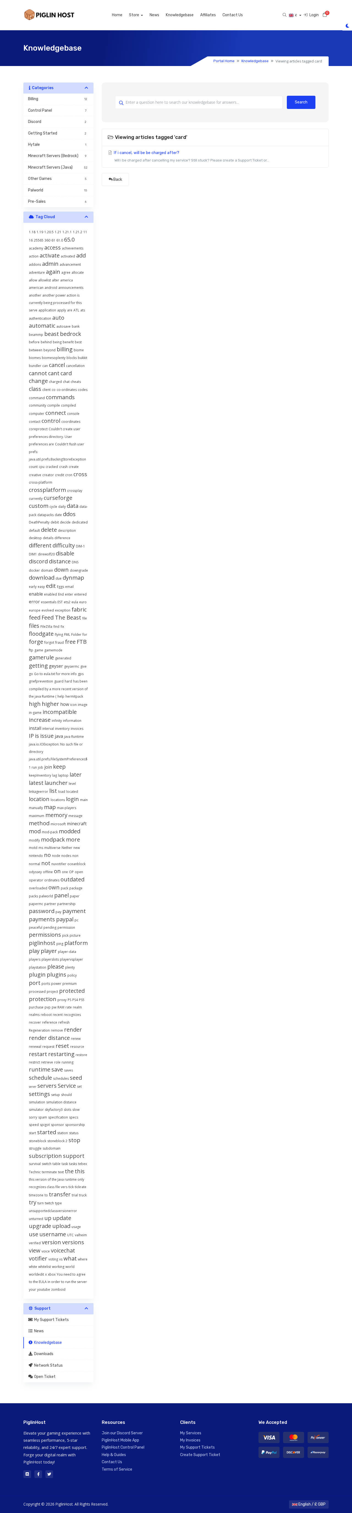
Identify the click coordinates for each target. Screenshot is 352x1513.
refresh (64, 1022)
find (56, 626)
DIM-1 (80, 546)
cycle (53, 506)
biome (79, 350)
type (58, 1203)
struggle (35, 1148)
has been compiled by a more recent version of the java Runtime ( (58, 689)
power (56, 983)
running (67, 1062)
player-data (67, 951)
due (59, 578)
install (35, 728)
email (69, 586)
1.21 (58, 232)
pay (58, 911)
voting (53, 1259)
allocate (78, 272)
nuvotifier (58, 864)
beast (51, 334)
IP (31, 735)
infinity (57, 720)
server (32, 1087)
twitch (49, 1203)
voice (46, 1251)
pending (49, 927)
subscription (45, 1156)
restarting (61, 1054)
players (34, 959)
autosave (63, 326)
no (47, 855)
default (34, 530)
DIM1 (33, 554)
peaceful (35, 927)
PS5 (81, 999)
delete (49, 529)
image (82, 704)
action (33, 256)
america (66, 280)
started (46, 1132)
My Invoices (190, 1440)
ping (59, 943)
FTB (82, 641)
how (64, 704)
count (33, 466)
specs (73, 1117)
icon (73, 704)
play (34, 951)
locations (58, 799)
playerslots (50, 959)
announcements (70, 287)
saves (68, 1070)
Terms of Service (117, 1469)
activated (68, 256)
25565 (38, 240)
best (78, 342)
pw (54, 1007)
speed (34, 1124)
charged (55, 381)
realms (34, 1014)
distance (60, 561)
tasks (73, 1163)
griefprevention (41, 681)
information (72, 720)
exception (62, 610)
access (52, 247)
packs (33, 896)
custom (38, 505)
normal (34, 864)
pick (65, 935)
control (51, 420)
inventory (62, 728)
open (79, 872)
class (35, 389)
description (67, 530)
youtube (43, 1289)
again (53, 271)
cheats (76, 381)
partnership (66, 903)
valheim (81, 1235)
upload (61, 1226)
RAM (60, 1007)
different (40, 545)
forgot (49, 642)
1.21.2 (77, 232)
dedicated (80, 522)
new (76, 847)
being (57, 342)
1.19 (40, 232)
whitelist (44, 1266)
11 (85, 232)
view (34, 1250)
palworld (46, 896)
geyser (56, 666)
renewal (35, 1046)
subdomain (52, 1148)
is (37, 735)
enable (36, 594)
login (72, 799)
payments (42, 919)
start (32, 1133)
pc (76, 920)
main (84, 799)
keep (59, 766)
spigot (45, 1124)
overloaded (38, 888)
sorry (33, 1117)
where (82, 1259)
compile (53, 405)
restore (81, 1054)
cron (68, 475)
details (48, 538)
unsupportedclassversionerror (53, 1210)
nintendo (36, 855)
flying (59, 634)
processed (37, 991)
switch (46, 1163)
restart (38, 1054)
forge (36, 641)
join (48, 767)
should (66, 1094)
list (53, 790)
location (39, 799)
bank (75, 326)
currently (36, 498)
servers (47, 1085)
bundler (35, 365)
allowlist (44, 280)
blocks (72, 357)
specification (58, 1117)
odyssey (35, 872)
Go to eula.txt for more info (55, 673)
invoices (77, 728)
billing (65, 349)
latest (36, 782)
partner (50, 903)
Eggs (60, 586)
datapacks (45, 514)
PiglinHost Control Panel (123, 1447)
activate (50, 255)
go (31, 673)
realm (77, 1007)
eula (75, 602)
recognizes (72, 1014)
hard (68, 681)
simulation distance (61, 1102)
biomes (35, 357)
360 (47, 240)
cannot (38, 373)
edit (51, 586)
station (62, 1133)
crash (63, 466)
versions (73, 1242)
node (56, 855)
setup (55, 1094)
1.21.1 (67, 232)
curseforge (58, 497)
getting (38, 665)
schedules (61, 1078)
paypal (64, 919)
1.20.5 (49, 232)
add (81, 255)
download (41, 577)
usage (76, 1226)
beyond (49, 350)
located (72, 791)
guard (59, 681)
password (41, 911)
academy (36, 248)
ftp (31, 650)
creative (35, 475)
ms (40, 847)
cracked (52, 466)
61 (53, 240)
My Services (190, 1433)
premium (69, 983)
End (61, 594)
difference (62, 538)
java (59, 736)
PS (69, 999)
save (57, 1069)
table (57, 1163)
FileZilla (46, 626)
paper (74, 896)
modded (69, 831)
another (35, 295)
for (84, 634)
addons (35, 264)
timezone (36, 1195)
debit (55, 522)
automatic (42, 325)
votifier (38, 1258)
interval (48, 728)
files (34, 625)
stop (74, 1140)
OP (71, 872)
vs (60, 1259)
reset (62, 1045)
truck (83, 1195)
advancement (70, 264)
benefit (68, 342)
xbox (52, 1274)
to (46, 1195)
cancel (57, 365)
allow (33, 280)
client (46, 389)
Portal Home (224, 61)
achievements (72, 248)
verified (35, 1243)
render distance (49, 1037)
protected (72, 990)
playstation (37, 967)
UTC (70, 1235)
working (58, 1266)
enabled (50, 594)
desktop (35, 538)
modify (34, 840)
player (49, 951)
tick (71, 1187)
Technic (35, 1172)
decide (65, 522)
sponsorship (75, 1124)
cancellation (75, 365)
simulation (37, 1102)
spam (42, 1117)
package (75, 888)
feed (34, 617)
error (34, 602)
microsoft (58, 824)
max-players (66, 807)
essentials (48, 602)
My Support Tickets (197, 1447)
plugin (37, 974)
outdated (72, 879)
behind (46, 342)
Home (117, 15)
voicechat (63, 1250)
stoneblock (37, 1141)
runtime (39, 1069)
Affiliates (208, 15)
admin (50, 263)
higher (50, 704)
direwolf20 (46, 554)
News (154, 15)
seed (76, 1077)
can (45, 365)
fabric (79, 609)
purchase (36, 1007)
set (79, 1086)
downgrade (79, 570)
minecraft (77, 824)
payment (74, 911)
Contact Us (232, 15)
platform (76, 943)
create (74, 466)
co (54, 389)
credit (59, 475)
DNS (75, 562)
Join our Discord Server (122, 1433)
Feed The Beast (61, 617)
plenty (70, 967)
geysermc (71, 666)
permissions (45, 934)
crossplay (74, 490)
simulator (36, 1109)
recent (58, 1014)
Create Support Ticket (200, 1454)
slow (75, 1109)
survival (35, 1163)
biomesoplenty (53, 357)
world (70, 1266)
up (47, 1218)
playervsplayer (71, 959)
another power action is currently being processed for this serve (55, 303)
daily (62, 506)
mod (35, 831)
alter (55, 280)
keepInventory (40, 775)
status (73, 1133)
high (35, 704)
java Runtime (74, 736)
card (66, 373)
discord (38, 561)
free (70, 641)
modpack (53, 839)
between (35, 350)
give (83, 666)
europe (34, 610)
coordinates (70, 421)
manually (36, 807)
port (34, 982)
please (55, 966)
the (69, 1171)
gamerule (41, 657)
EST (60, 602)
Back (117, 179)
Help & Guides (114, 1454)
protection (42, 999)
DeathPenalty (39, 522)
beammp (36, 334)
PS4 (75, 999)
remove (57, 1030)
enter (69, 594)
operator (36, 880)
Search (301, 102)
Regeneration (39, 1030)
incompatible (60, 712)
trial (75, 1195)
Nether (67, 847)
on (57, 871)
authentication (40, 318)
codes (82, 389)
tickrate (80, 1187)
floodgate (41, 633)
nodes (66, 855)
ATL (76, 310)
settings (39, 1094)
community (37, 405)
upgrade (40, 1226)
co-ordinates (67, 389)
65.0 (69, 239)
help (60, 696)
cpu (42, 466)
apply (61, 310)
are (69, 310)
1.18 (32, 232)
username (52, 1234)
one (65, 872)
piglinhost (42, 943)
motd (33, 847)
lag (54, 775)
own (54, 887)
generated (63, 658)
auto (58, 317)
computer (36, 413)
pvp (48, 1007)
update (62, 1218)
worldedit (36, 1274)
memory (56, 815)
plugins (56, 974)
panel (61, 895)
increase (40, 719)
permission (66, 927)
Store (134, 15)
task (65, 1163)
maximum (36, 815)
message (75, 815)
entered (80, 594)
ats (82, 310)
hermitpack (74, 696)
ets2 (67, 602)
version (51, 1242)
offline (48, 872)
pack (64, 888)
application (47, 310)
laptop (63, 775)
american (36, 287)
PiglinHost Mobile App (120, 1440)
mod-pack (50, 832)
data (72, 505)
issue (47, 735)
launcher (56, 782)
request (48, 1046)
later (76, 774)
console (73, 413)
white (33, 1266)
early (33, 586)
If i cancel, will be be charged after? (190, 156)
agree (65, 272)
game (38, 650)
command (37, 398)
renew (76, 1038)
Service (67, 1085)
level (72, 783)
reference (49, 1022)
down (61, 569)
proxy (62, 999)
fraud (59, 642)
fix (62, 626)
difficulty (64, 545)
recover (35, 1022)
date (58, 514)
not (45, 863)
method (39, 823)
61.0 (59, 240)
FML (67, 634)
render (73, 1029)
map (50, 807)
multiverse (52, 847)
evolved (48, 610)
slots (67, 1109)
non (75, 855)
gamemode (53, 650)
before (34, 342)
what (70, 1258)
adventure (37, 272)
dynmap (73, 577)
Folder (76, 634)
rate (68, 1007)
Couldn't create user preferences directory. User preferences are (54, 436)
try (32, 1202)
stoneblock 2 (57, 1141)
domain (47, 570)
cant (53, 373)
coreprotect (38, 429)
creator (48, 475)
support (73, 1156)
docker (34, 570)
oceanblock (76, 864)
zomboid (58, 1289)
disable (65, 553)
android (51, 287)
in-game (35, 712)
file (84, 618)
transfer (60, 1194)
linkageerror (38, 791)
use (33, 1234)
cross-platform (40, 482)
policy (72, 975)
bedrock (70, 334)
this (80, 1171)
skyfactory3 (54, 1109)
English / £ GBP (312, 1504)
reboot (46, 1014)
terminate (49, 1172)
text (61, 1172)
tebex (82, 1163)
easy (41, 586)
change (38, 381)
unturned (36, 1218)
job (40, 767)
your (32, 1289)
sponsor (57, 1124)
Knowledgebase (180, 15)
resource (77, 1046)
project (52, 991)
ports (46, 983)
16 (31, 240)
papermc (36, 903)
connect (55, 412)
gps (81, 673)
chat (66, 381)
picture (75, 935)
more (73, 839)
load (61, 791)
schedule (40, 1077)
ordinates (51, 880)
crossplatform (47, 490)
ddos (69, 514)
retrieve (47, 1062)
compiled (68, 405)
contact (34, 421)
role (57, 1062)
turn (40, 1203)
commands (60, 397)
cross (80, 474)
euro (83, 602)
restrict (34, 1062)
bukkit (82, 357)
